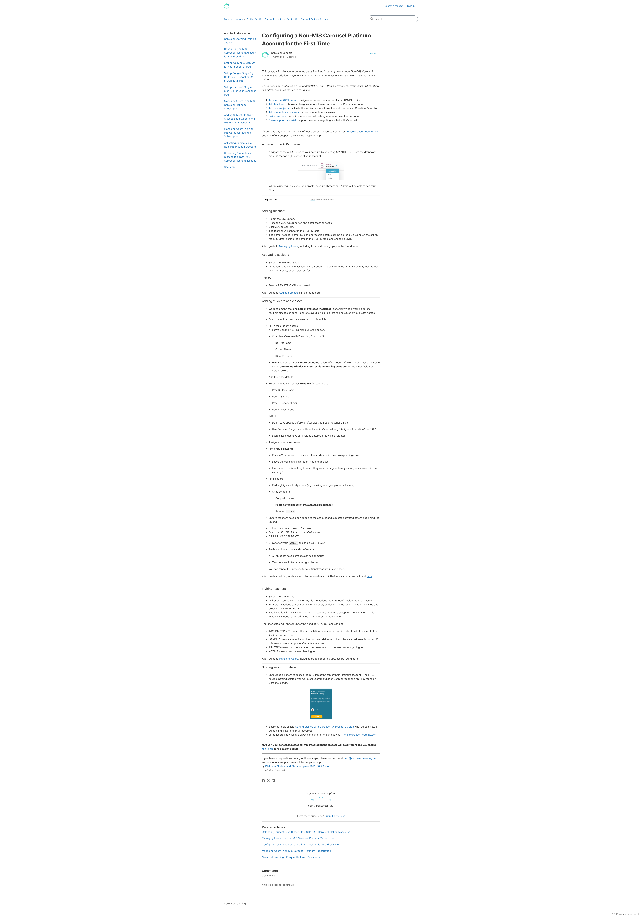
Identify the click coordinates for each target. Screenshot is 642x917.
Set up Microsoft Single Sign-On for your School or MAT (240, 91)
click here (268, 748)
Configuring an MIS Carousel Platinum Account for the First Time (240, 52)
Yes (312, 799)
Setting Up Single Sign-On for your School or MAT (239, 64)
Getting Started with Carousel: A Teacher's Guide (324, 726)
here (369, 576)
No (329, 799)
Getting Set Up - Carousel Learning (264, 19)
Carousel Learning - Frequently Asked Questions (291, 857)
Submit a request (394, 5)
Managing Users (288, 246)
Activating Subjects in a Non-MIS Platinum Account (240, 144)
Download (279, 770)
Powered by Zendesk (627, 914)
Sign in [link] (411, 5)
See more (230, 167)
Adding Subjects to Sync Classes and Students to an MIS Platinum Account (240, 118)
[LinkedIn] (273, 780)
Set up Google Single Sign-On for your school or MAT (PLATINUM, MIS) (240, 77)
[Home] (226, 6)
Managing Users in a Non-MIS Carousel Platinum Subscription (239, 132)
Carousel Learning (233, 19)
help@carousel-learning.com (360, 734)
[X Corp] (268, 780)
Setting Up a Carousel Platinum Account (308, 19)
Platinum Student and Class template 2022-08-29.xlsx (297, 766)
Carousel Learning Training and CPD (240, 40)
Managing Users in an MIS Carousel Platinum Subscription (239, 104)
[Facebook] (263, 780)
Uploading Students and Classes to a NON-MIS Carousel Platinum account (240, 157)
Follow (373, 53)
